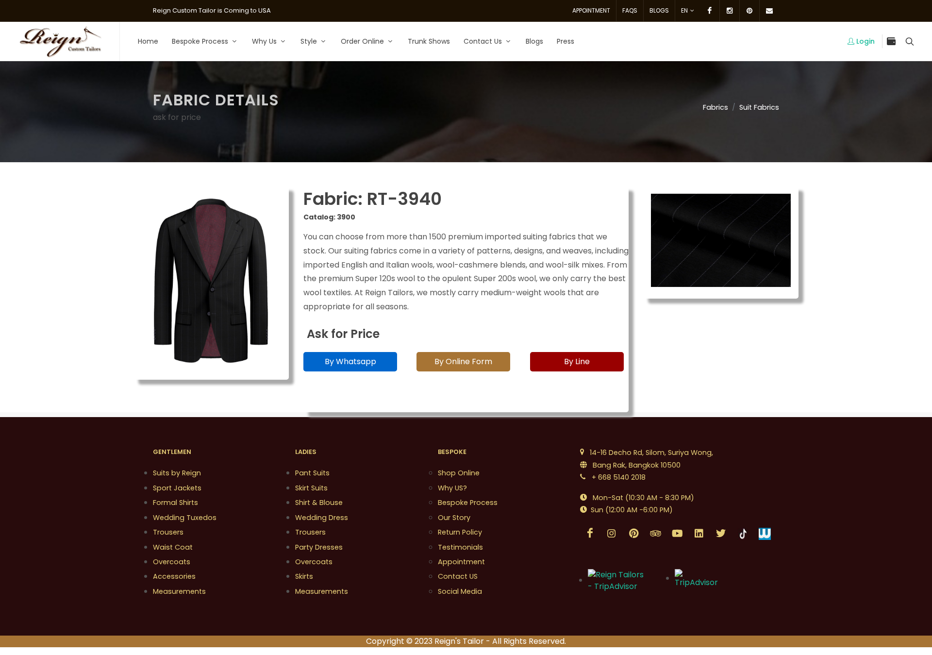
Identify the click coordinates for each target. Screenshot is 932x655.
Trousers (168, 532)
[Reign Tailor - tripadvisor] (655, 533)
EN (684, 10)
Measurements (179, 591)
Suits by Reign (177, 473)
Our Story (454, 517)
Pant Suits (312, 473)
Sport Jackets (177, 488)
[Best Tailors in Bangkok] (60, 41)
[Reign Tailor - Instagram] (611, 533)
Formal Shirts (175, 502)
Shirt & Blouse (319, 502)
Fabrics (715, 107)
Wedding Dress (321, 517)
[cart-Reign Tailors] (891, 41)
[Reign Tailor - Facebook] (589, 533)
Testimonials (460, 547)
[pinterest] (749, 10)
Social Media (460, 591)
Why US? (452, 488)
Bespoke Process (468, 502)
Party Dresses (319, 547)
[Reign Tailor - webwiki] (764, 533)
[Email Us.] (769, 10)
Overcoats (171, 562)
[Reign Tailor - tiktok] (742, 533)
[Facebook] (709, 10)
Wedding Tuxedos (184, 517)
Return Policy (460, 532)
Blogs (659, 10)
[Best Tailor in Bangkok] (699, 578)
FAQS (629, 10)
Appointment (591, 10)
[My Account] (909, 41)
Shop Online (459, 473)
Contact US (458, 576)
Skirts (304, 576)
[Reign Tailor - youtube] (677, 533)
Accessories (174, 576)
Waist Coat (173, 547)
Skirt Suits (311, 488)
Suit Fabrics (759, 107)
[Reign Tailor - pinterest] (633, 533)
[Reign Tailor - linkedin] (699, 533)
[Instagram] (729, 10)
